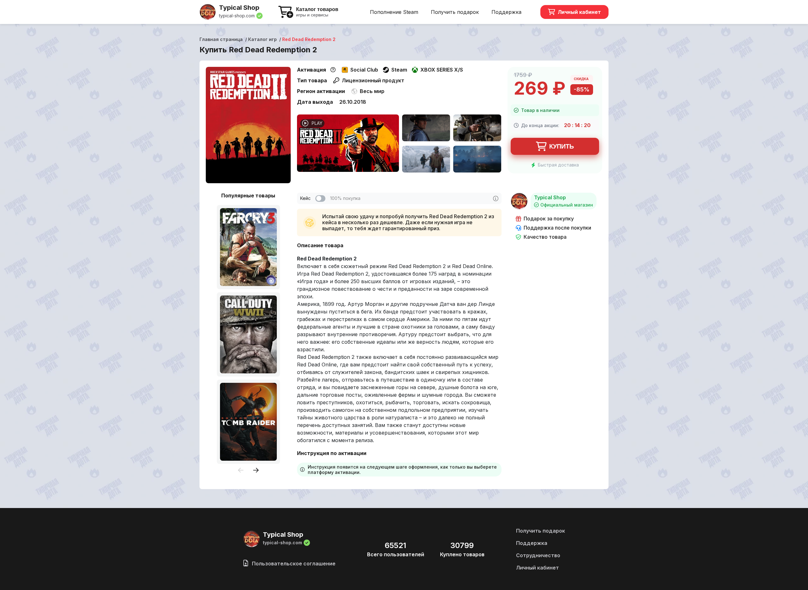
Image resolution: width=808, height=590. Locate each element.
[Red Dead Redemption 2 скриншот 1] (426, 128)
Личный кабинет (579, 12)
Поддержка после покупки (557, 228)
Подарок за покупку (549, 219)
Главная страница (221, 39)
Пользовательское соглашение (293, 563)
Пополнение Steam (394, 12)
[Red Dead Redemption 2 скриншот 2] (477, 128)
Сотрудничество (538, 555)
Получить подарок (455, 12)
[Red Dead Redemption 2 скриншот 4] (477, 160)
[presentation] (241, 470)
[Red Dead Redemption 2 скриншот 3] (426, 160)
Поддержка (506, 12)
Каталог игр (262, 39)
